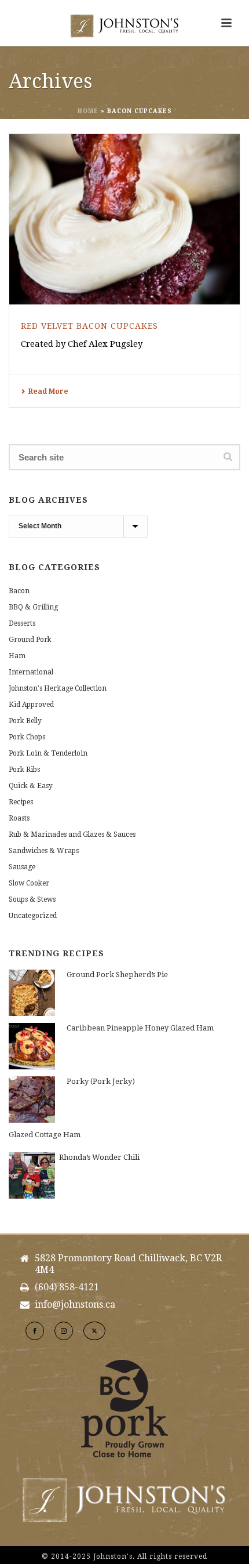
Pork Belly (25, 721)
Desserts (22, 623)
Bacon (19, 591)
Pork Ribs (24, 769)
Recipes (21, 802)
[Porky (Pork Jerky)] (32, 1099)
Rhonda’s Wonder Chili (99, 1157)
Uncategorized (33, 916)
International (31, 672)
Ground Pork (30, 640)
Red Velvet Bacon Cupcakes (89, 326)
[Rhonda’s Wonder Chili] (32, 1175)
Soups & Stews (32, 899)
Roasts (19, 818)
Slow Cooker (29, 883)
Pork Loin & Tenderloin (48, 753)
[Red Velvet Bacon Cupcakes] (124, 219)
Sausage (22, 867)
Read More (48, 391)
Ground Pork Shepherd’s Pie (117, 974)
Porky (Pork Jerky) (101, 1081)
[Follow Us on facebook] (34, 1331)
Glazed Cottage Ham (44, 1134)
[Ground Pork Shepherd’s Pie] (32, 993)
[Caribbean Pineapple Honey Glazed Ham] (32, 1046)
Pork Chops (27, 737)
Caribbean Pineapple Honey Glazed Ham (140, 1028)
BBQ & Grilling (33, 607)
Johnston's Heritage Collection (58, 688)
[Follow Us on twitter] (94, 1331)
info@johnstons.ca (75, 1305)
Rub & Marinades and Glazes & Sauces (72, 834)
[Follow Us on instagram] (63, 1331)
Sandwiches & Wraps (44, 851)
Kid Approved (31, 705)
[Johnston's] (124, 26)
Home (88, 111)
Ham (17, 656)
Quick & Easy (31, 786)
